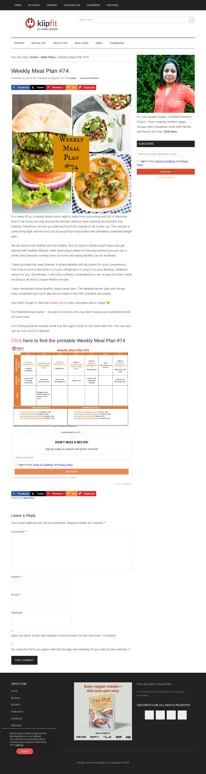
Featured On (17, 711)
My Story (15, 698)
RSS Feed (16, 725)
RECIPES (15, 704)
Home (33, 57)
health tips (57, 303)
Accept (24, 751)
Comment (19, 532)
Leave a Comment (89, 78)
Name (16, 577)
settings (19, 745)
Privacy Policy (164, 684)
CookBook (16, 718)
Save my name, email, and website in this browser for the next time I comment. (63, 635)
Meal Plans (48, 57)
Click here (170, 131)
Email (16, 595)
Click (16, 340)
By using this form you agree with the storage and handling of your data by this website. (70, 649)
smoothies (65, 312)
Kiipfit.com (41, 24)
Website (16, 613)
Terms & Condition (146, 684)
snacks (31, 331)
